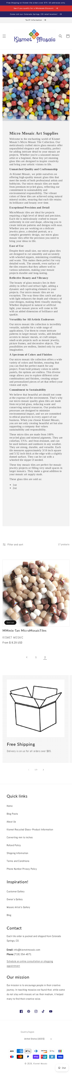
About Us (11, 821)
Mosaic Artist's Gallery (18, 907)
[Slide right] (43, 769)
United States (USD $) (34, 1038)
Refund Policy (14, 845)
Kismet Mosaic (40, 1063)
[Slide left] (28, 769)
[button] (4, 36)
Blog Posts (12, 813)
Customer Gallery (16, 891)
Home (10, 805)
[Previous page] (27, 657)
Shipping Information (17, 853)
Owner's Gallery (15, 899)
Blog (9, 915)
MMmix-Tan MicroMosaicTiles (25, 630)
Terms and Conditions (18, 861)
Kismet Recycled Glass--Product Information (30, 829)
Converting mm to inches (20, 837)
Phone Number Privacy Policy (22, 868)
